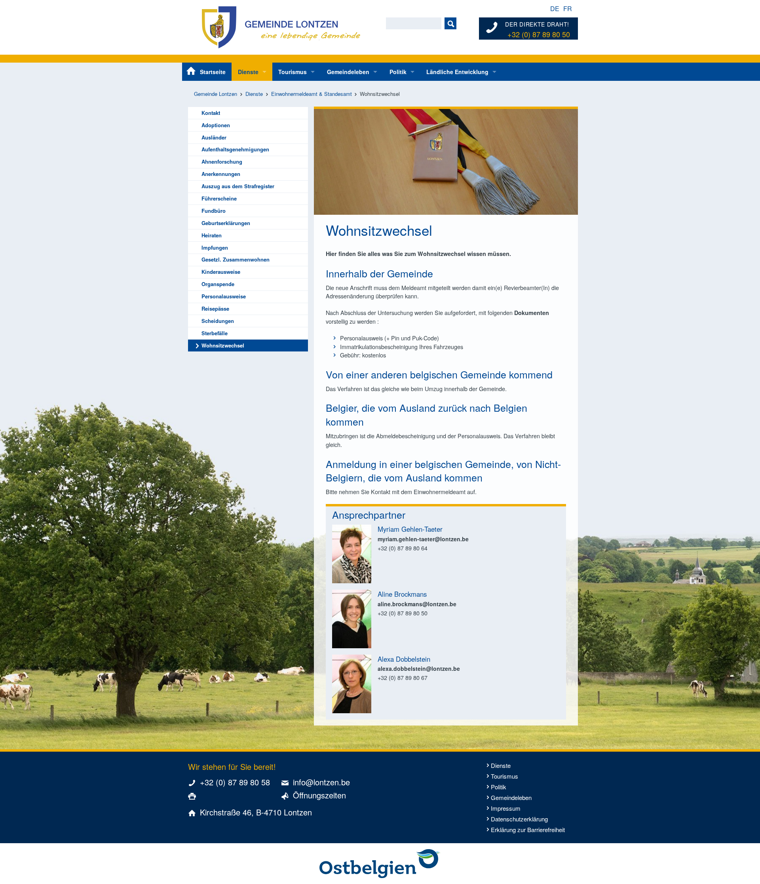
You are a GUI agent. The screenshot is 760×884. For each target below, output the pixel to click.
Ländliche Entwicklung (457, 72)
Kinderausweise (220, 271)
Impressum (506, 808)
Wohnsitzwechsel (222, 345)
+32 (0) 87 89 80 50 (538, 34)
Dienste (248, 72)
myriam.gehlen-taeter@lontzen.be (423, 539)
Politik (398, 72)
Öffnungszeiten (319, 795)
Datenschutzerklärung (519, 819)
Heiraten (211, 235)
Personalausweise (223, 296)
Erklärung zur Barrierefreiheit (528, 829)
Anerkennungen (220, 174)
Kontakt (210, 112)
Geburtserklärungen (225, 223)
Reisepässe (215, 308)
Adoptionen (215, 125)
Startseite (213, 72)
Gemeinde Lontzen (215, 93)
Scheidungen (217, 321)
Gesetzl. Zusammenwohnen (235, 259)
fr (567, 8)
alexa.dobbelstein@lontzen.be (419, 668)
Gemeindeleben (348, 72)
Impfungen (214, 247)
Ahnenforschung (221, 161)
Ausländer (213, 137)
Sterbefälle (214, 333)
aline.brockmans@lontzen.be (417, 604)
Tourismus (292, 72)
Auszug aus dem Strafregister (237, 186)
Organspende (217, 284)
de (554, 8)
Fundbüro (213, 210)
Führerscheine (219, 198)
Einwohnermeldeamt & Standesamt (311, 93)
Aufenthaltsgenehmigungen (235, 149)
